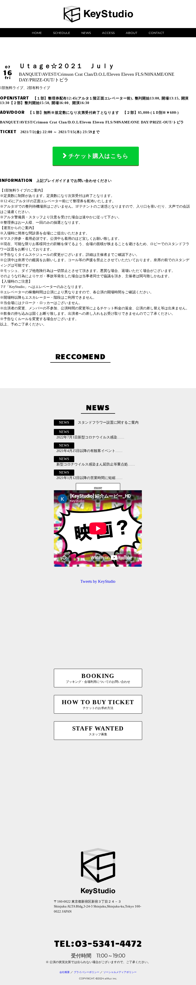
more (98, 488)
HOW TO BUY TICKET (98, 704)
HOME (37, 33)
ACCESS (108, 33)
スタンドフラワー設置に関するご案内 (108, 422)
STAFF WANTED (98, 730)
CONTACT (156, 33)
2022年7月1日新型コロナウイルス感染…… (90, 437)
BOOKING (98, 678)
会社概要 (64, 972)
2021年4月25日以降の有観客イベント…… (89, 451)
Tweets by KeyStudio (97, 581)
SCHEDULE (61, 33)
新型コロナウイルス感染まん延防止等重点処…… (95, 464)
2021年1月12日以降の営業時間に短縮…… (89, 478)
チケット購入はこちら (98, 156)
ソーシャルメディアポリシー (120, 972)
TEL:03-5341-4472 (98, 943)
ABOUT (131, 33)
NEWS (86, 33)
